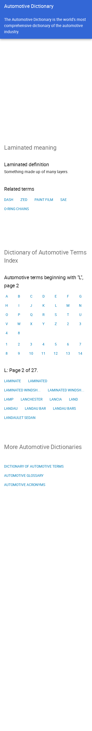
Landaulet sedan (20, 417)
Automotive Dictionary (28, 6)
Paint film (43, 199)
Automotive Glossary (23, 475)
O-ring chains (16, 209)
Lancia (56, 399)
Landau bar (35, 408)
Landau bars (64, 408)
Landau (11, 408)
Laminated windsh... (22, 390)
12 (56, 353)
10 (31, 353)
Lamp (9, 399)
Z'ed (23, 199)
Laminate (12, 381)
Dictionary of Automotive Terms (34, 466)
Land (73, 399)
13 (68, 353)
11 (43, 353)
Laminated (37, 381)
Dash (8, 199)
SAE (63, 199)
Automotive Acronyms (24, 484)
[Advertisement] (46, 87)
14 (80, 353)
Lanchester (31, 399)
